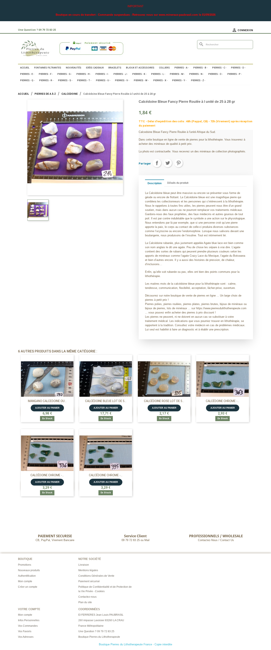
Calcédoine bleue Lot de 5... (105, 401)
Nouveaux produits (29, 570)
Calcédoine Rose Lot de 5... (164, 401)
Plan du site (85, 602)
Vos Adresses (25, 636)
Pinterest (178, 163)
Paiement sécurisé (89, 581)
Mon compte (25, 581)
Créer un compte (27, 586)
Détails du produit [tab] (177, 182)
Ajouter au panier (47, 407)
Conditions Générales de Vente (96, 575)
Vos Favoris (24, 631)
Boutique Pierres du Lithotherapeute (99, 636)
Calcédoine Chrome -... (222, 401)
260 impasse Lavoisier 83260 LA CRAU (101, 620)
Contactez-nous (87, 596)
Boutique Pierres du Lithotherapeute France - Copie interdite (135, 644)
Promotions (24, 564)
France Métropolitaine (91, 625)
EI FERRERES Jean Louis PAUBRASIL (100, 614)
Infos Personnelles (28, 620)
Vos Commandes (28, 625)
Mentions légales (88, 570)
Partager (157, 163)
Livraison (83, 564)
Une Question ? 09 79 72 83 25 (96, 631)
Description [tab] (155, 183)
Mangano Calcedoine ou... (47, 401)
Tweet (167, 163)
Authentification (27, 575)
